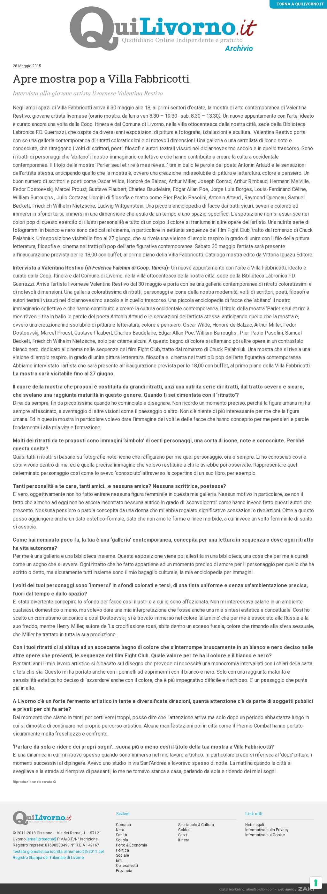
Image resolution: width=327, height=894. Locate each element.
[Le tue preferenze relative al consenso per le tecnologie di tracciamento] (316, 883)
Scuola (122, 840)
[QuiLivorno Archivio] (163, 28)
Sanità (121, 835)
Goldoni (185, 830)
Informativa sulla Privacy (267, 830)
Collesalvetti (127, 865)
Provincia (124, 870)
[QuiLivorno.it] (60, 820)
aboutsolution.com (260, 888)
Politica (122, 850)
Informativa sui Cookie (265, 835)
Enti (119, 860)
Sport (182, 835)
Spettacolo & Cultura (196, 825)
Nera (120, 830)
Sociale (122, 855)
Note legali (254, 825)
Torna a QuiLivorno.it (300, 4)
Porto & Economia (131, 845)
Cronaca (123, 825)
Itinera (183, 840)
